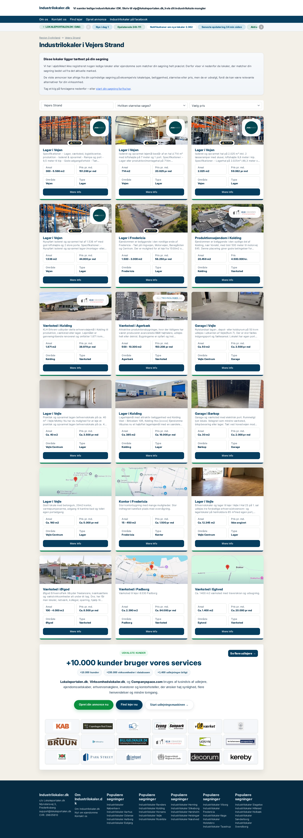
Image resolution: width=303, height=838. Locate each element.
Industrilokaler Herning (184, 804)
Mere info (75, 191)
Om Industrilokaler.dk (87, 808)
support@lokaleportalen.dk (55, 811)
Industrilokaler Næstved (185, 819)
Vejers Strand (73, 37)
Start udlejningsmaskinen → (169, 704)
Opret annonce (96, 19)
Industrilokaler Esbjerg (120, 822)
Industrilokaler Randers (152, 804)
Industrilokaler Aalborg (120, 819)
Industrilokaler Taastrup (217, 826)
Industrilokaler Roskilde (152, 819)
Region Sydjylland (49, 37)
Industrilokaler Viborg (215, 804)
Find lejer (76, 19)
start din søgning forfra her (113, 88)
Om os (43, 19)
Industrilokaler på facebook (128, 19)
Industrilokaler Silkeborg (185, 808)
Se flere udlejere (243, 653)
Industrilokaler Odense (120, 815)
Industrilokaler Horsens (152, 811)
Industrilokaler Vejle (150, 815)
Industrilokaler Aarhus (119, 811)
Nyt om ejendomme (86, 812)
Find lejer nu (129, 704)
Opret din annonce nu (94, 704)
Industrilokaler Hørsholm (185, 811)
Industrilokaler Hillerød (248, 808)
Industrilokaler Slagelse (248, 804)
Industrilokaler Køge (214, 815)
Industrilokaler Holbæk (248, 811)
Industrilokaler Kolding (152, 808)
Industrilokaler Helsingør (185, 815)
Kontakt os (59, 19)
